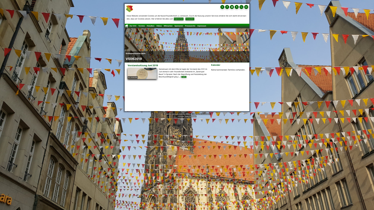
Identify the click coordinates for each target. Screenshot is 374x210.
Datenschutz (178, 19)
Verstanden (190, 19)
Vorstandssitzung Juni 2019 (143, 65)
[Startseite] (127, 26)
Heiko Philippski (190, 116)
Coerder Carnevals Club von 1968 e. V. (178, 114)
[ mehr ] (183, 77)
